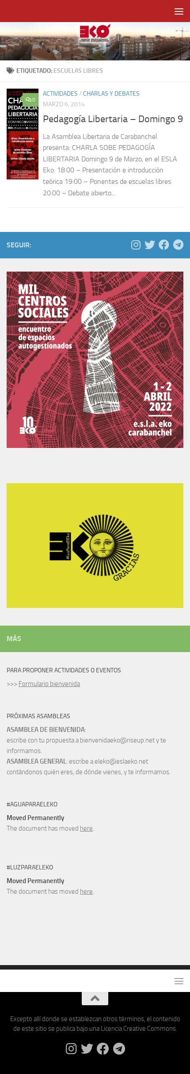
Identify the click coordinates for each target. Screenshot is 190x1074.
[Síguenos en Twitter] (149, 244)
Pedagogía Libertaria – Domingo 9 (113, 119)
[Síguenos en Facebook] (164, 244)
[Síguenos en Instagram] (135, 244)
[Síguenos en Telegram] (178, 244)
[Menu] (179, 11)
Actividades (60, 93)
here (86, 828)
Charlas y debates (111, 93)
